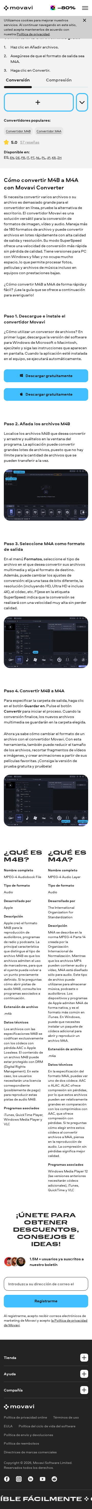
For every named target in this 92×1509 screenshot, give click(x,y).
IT (28, 158)
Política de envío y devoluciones (28, 1435)
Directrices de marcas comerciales (30, 1452)
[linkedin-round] (30, 1479)
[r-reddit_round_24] (54, 1479)
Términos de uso (66, 1417)
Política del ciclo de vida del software (47, 1426)
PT (32, 158)
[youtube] (42, 1479)
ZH (59, 158)
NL (38, 158)
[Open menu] (85, 8)
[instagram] (19, 1479)
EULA (8, 1426)
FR (23, 158)
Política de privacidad (33, 34)
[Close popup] (84, 27)
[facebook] (7, 1479)
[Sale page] (63, 8)
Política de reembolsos (21, 1443)
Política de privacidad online (25, 1417)
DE (18, 158)
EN (12, 158)
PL (43, 158)
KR (54, 158)
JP (48, 158)
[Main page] (18, 8)
